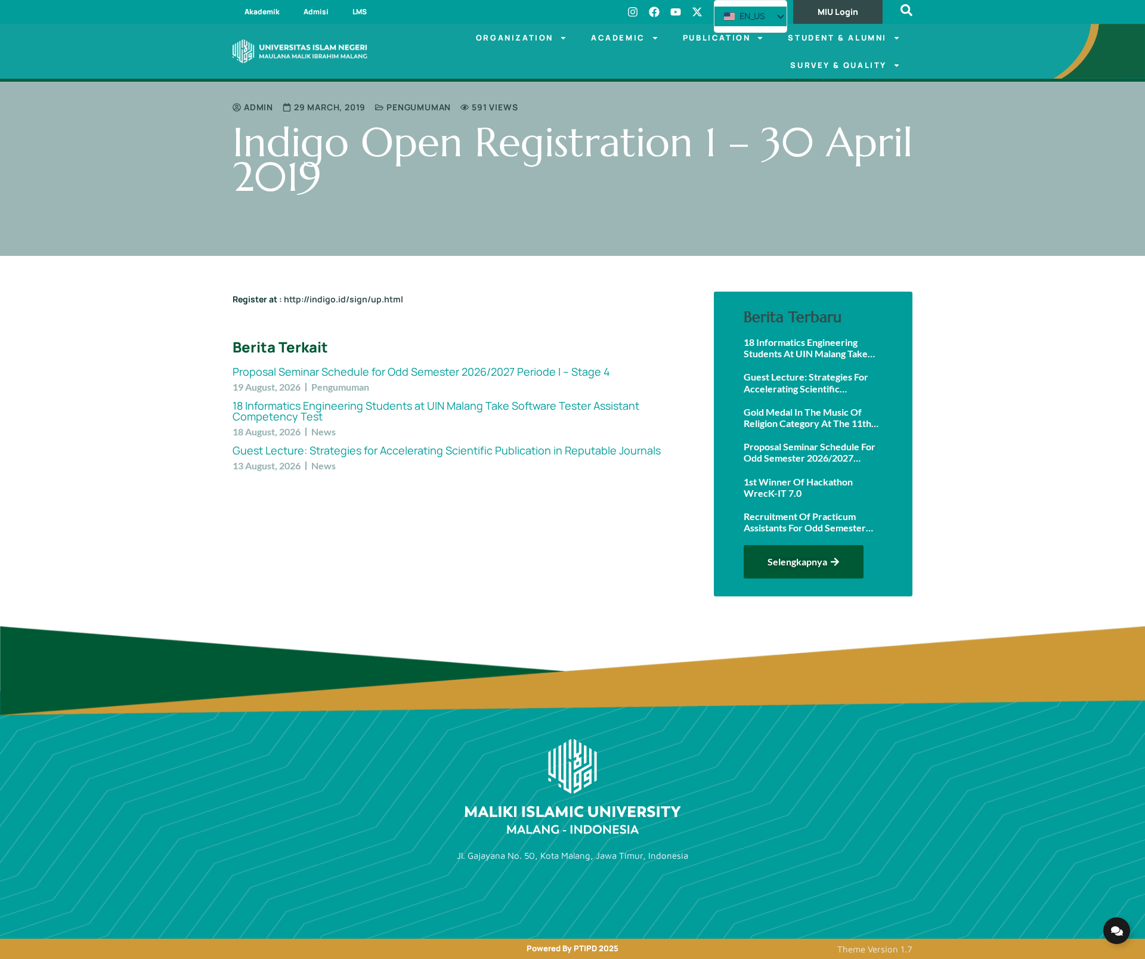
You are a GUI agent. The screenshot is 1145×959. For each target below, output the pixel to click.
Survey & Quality (838, 65)
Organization (514, 37)
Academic (618, 37)
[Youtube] (675, 12)
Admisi (316, 12)
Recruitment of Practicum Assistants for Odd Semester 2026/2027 (805, 522)
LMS (359, 12)
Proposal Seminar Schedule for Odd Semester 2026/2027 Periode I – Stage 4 (421, 371)
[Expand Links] (1116, 930)
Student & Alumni (837, 37)
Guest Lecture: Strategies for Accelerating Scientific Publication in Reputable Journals (447, 450)
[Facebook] (654, 12)
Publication (717, 37)
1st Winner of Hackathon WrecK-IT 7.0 (798, 487)
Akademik (262, 12)
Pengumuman (418, 107)
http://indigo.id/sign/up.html (342, 299)
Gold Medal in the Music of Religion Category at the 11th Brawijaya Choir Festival (807, 417)
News (323, 431)
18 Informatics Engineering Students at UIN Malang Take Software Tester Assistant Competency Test (436, 410)
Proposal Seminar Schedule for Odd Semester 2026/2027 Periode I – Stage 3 (809, 452)
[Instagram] (632, 12)
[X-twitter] (697, 12)
